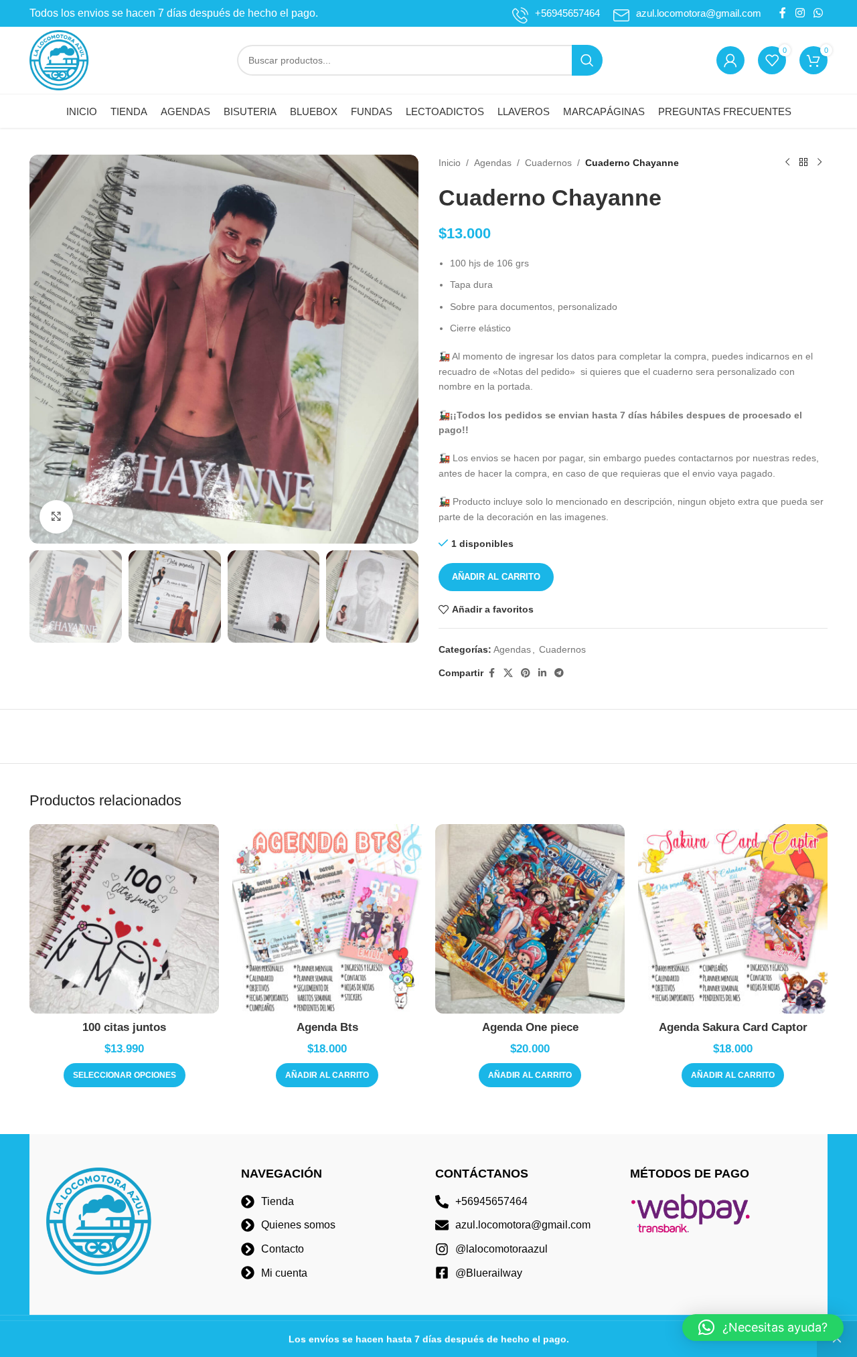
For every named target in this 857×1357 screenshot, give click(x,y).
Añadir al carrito (496, 577)
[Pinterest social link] (525, 673)
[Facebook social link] (783, 13)
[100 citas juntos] (124, 919)
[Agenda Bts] (327, 919)
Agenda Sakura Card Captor (733, 1027)
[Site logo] (59, 59)
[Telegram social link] (559, 673)
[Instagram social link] (800, 13)
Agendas (493, 162)
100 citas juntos (124, 1027)
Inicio (450, 162)
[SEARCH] (587, 60)
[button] (327, 1075)
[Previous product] (787, 163)
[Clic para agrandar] (56, 517)
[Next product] (819, 163)
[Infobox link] (556, 13)
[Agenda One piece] (530, 919)
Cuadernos (548, 162)
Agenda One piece (530, 1027)
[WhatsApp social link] (818, 13)
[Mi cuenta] (730, 60)
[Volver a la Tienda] (803, 163)
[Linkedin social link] (542, 673)
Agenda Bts (327, 1027)
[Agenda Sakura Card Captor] (733, 919)
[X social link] (508, 673)
